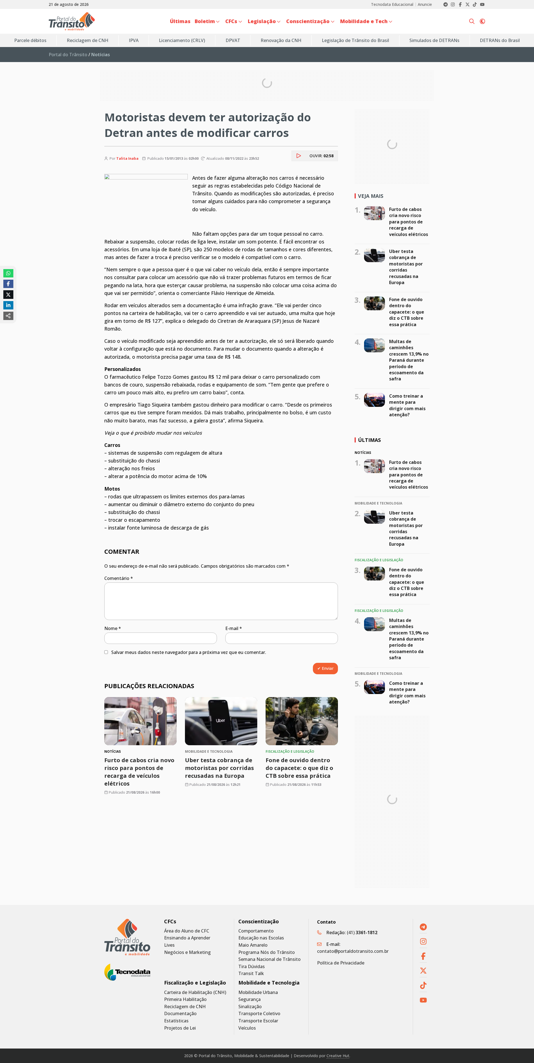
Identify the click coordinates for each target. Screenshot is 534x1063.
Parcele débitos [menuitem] (30, 40)
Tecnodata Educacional (392, 4)
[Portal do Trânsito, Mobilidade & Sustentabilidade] (127, 937)
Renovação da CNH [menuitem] (281, 40)
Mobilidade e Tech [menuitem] (364, 21)
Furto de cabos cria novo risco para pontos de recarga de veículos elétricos (408, 221)
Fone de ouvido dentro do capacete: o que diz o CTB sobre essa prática (299, 767)
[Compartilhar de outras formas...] (8, 316)
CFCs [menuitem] (231, 21)
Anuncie (425, 4)
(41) (362, 932)
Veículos (247, 1028)
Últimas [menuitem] (180, 21)
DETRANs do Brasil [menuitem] (500, 40)
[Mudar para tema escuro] (482, 21)
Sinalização (250, 1006)
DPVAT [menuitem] (233, 40)
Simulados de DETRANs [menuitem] (434, 40)
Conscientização (258, 921)
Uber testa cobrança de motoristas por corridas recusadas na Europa (219, 767)
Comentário (118, 578)
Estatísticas (176, 1020)
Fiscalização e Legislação (195, 982)
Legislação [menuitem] (262, 21)
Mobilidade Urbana (258, 992)
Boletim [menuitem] (205, 21)
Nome (112, 628)
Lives (169, 945)
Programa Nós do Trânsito (266, 952)
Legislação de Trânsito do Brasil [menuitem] (355, 40)
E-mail (233, 628)
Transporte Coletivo (259, 1013)
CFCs (170, 921)
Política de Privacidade (340, 963)
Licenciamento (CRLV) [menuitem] (182, 40)
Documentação (180, 1013)
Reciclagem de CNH (185, 1006)
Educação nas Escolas (261, 938)
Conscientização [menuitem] (308, 21)
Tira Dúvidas (251, 966)
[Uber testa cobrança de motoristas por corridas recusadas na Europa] (221, 721)
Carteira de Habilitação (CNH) (195, 992)
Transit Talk (251, 973)
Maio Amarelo (253, 945)
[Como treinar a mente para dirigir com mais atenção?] (374, 400)
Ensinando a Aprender (187, 938)
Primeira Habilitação (185, 999)
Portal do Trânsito (68, 54)
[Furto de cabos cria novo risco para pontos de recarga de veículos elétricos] (140, 721)
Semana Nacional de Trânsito (269, 959)
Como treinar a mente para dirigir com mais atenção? (407, 405)
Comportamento (256, 931)
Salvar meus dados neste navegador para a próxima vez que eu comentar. (188, 652)
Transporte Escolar (258, 1020)
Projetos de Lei (180, 1028)
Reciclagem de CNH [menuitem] (87, 40)
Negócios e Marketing (187, 952)
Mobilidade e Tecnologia (269, 982)
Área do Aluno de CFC (186, 931)
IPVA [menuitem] (134, 40)
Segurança (249, 999)
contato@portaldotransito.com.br (353, 951)
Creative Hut (338, 1055)
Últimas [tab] (369, 439)
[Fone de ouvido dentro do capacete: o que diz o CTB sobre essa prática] (302, 721)
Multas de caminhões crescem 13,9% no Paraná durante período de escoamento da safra (409, 360)
